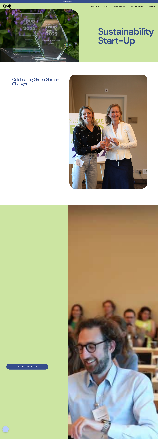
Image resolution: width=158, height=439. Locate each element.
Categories (95, 6)
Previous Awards (137, 6)
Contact (152, 6)
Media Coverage (119, 6)
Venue (106, 6)
